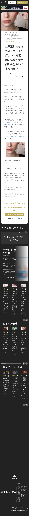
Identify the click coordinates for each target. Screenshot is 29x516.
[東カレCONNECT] (14, 8)
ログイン (12, 2)
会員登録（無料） (22, 2)
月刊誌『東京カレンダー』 (24, 487)
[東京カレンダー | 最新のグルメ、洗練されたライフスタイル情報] (1, 2)
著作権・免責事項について (19, 492)
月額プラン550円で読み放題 (14, 214)
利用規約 (19, 484)
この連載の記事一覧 (9, 278)
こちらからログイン (17, 219)
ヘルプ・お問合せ (16, 488)
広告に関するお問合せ (16, 493)
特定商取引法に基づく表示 (19, 499)
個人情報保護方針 (19, 487)
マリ (9, 113)
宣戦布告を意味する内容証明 (12, 136)
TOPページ (16, 484)
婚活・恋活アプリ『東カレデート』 (24, 490)
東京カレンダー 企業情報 (17, 499)
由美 (12, 108)
